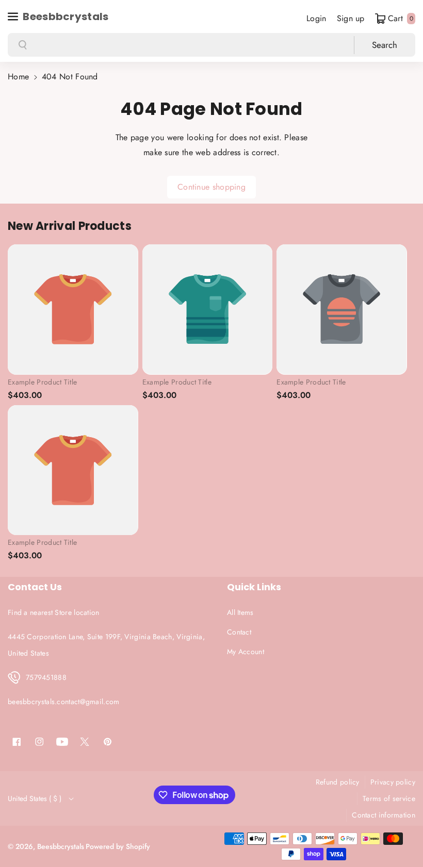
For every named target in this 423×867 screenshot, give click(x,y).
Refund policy (338, 782)
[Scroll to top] (401, 834)
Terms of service (389, 798)
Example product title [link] (42, 382)
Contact (239, 632)
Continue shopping (211, 187)
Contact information (383, 815)
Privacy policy (392, 782)
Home (18, 76)
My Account (245, 651)
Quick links (254, 586)
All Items (240, 612)
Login (316, 18)
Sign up (351, 18)
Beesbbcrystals (60, 846)
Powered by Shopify (118, 846)
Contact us (35, 586)
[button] (14, 16)
